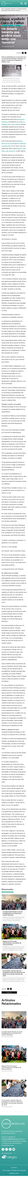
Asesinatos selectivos (10, 9)
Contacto (14, 1167)
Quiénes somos (14, 1173)
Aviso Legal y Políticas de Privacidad (14, 1170)
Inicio (3, 9)
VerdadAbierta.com (8, 1145)
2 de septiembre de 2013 (8, 46)
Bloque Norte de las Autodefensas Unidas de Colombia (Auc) (14, 143)
